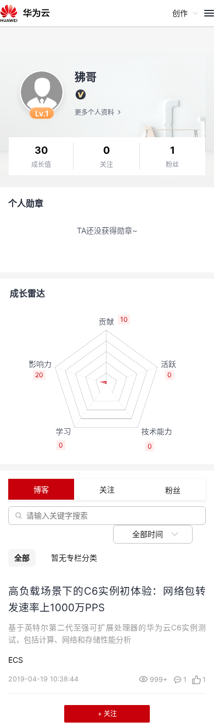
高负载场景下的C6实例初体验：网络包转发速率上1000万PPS (107, 599)
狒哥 (86, 77)
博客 (41, 489)
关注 (106, 165)
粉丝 (172, 165)
